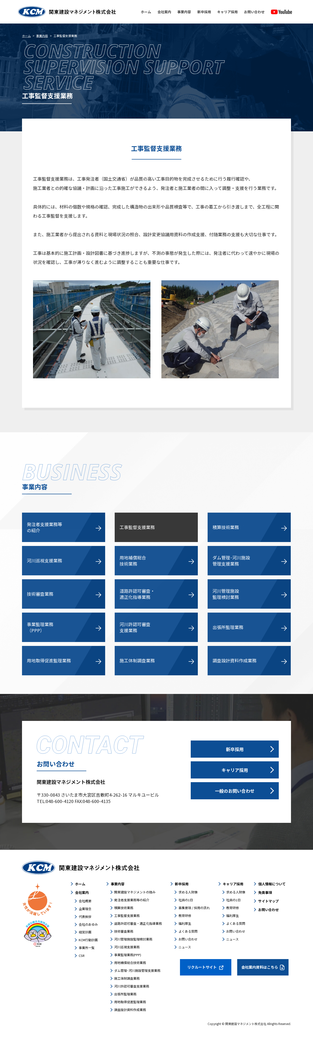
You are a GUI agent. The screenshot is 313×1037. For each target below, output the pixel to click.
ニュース (185, 947)
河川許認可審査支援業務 (131, 986)
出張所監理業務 (125, 994)
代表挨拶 (85, 916)
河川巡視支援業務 (127, 947)
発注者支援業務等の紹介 (131, 900)
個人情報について (272, 883)
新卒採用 (204, 11)
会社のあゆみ (88, 924)
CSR (82, 955)
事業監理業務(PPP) (127, 954)
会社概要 (85, 901)
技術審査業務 (123, 931)
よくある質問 (188, 931)
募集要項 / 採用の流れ (194, 907)
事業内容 (184, 11)
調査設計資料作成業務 (130, 1009)
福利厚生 (185, 923)
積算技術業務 (123, 907)
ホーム (146, 11)
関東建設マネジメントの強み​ (135, 892)
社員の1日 (186, 900)
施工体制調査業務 (127, 978)
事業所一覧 (87, 947)
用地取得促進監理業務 (130, 1002)
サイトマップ (268, 901)
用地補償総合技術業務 (130, 962)
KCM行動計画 (88, 940)
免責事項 (265, 892)
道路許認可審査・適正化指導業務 (138, 923)
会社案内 (164, 11)
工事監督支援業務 (127, 915)
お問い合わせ (254, 11)
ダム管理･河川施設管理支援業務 (137, 970)
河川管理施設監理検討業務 (133, 939)
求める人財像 (188, 892)
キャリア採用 (227, 11)
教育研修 (185, 915)
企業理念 (85, 908)
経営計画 (85, 932)
